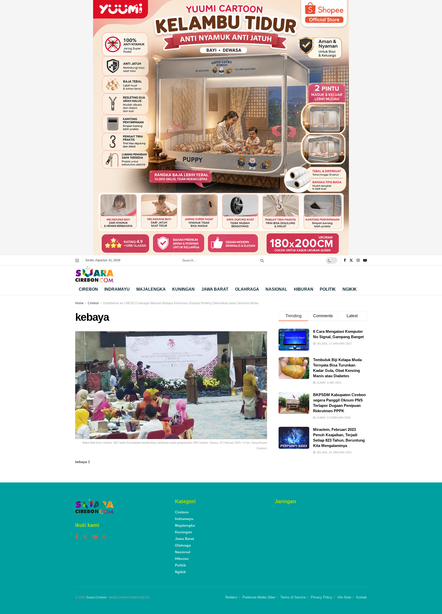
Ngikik (349, 289)
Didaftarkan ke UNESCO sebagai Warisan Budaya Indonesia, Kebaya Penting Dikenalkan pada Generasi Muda (180, 303)
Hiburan (303, 289)
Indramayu (117, 289)
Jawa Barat (214, 289)
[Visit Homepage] (94, 274)
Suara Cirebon (96, 597)
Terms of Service (293, 597)
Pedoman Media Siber (258, 597)
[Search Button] (261, 260)
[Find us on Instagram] (358, 260)
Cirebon (88, 289)
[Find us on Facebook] (345, 260)
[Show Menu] (77, 260)
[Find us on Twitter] (351, 260)
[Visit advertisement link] (221, 127)
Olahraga (247, 289)
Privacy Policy (321, 597)
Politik (328, 289)
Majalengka (151, 289)
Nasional (276, 289)
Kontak (361, 597)
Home (79, 303)
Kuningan (183, 289)
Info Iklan (344, 597)
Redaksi (231, 597)
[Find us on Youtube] (365, 260)
